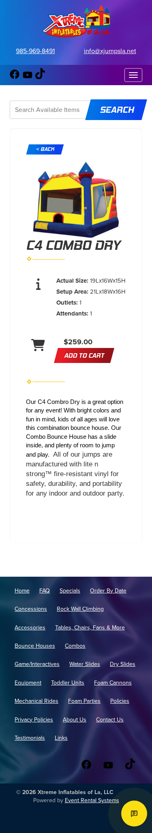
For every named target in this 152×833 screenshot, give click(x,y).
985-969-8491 (35, 51)
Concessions (31, 609)
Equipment (28, 682)
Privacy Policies (34, 719)
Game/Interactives (37, 664)
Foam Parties (84, 701)
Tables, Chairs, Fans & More (90, 627)
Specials (70, 590)
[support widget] (134, 814)
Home (22, 590)
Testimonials (30, 738)
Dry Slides (122, 664)
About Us (74, 719)
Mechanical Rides (36, 701)
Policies (119, 701)
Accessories (30, 627)
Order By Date (108, 590)
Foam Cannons (113, 682)
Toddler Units (67, 682)
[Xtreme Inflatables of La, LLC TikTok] (40, 77)
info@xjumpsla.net (110, 51)
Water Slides (84, 664)
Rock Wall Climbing (80, 609)
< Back (45, 149)
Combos (75, 646)
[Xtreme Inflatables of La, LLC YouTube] (27, 77)
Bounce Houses (35, 646)
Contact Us (110, 719)
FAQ (44, 590)
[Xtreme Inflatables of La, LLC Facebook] (14, 77)
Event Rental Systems (92, 800)
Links (61, 738)
